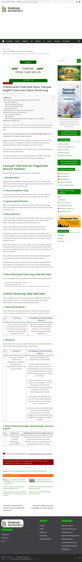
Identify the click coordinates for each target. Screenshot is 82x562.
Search (79, 61)
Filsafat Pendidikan (63, 144)
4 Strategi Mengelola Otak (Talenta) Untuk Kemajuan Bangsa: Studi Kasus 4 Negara (36, 2)
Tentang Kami (5, 534)
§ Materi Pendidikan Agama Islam (70, 535)
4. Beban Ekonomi (12, 108)
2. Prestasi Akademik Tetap (15, 104)
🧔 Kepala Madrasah (64, 179)
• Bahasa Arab (43, 532)
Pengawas (9, 41)
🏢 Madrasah (62, 200)
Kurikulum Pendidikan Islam (66, 147)
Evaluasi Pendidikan (8, 83)
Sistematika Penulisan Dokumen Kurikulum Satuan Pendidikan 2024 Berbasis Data (13, 508)
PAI (44, 41)
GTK (32, 41)
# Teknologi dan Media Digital (69, 546)
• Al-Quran (42, 525)
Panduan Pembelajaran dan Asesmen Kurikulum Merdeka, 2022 (27, 471)
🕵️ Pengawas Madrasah (65, 182)
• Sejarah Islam (43, 535)
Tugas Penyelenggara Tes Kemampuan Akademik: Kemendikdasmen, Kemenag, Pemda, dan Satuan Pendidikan (15, 493)
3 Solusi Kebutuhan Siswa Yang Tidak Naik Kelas (19, 110)
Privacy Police (5, 538)
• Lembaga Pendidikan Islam (68, 542)
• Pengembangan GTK (67, 539)
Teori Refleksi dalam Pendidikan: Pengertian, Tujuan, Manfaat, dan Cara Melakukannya (14, 481)
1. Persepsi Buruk (12, 102)
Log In (3, 541)
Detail (72, 126)
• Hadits (41, 529)
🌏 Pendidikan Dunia (64, 211)
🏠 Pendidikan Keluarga (65, 205)
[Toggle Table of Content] (52, 97)
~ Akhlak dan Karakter (45, 539)
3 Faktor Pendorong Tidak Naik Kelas (16, 112)
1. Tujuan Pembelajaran (14, 114)
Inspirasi (60, 238)
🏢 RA (59, 197)
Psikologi (57, 41)
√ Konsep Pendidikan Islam (68, 529)
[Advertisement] (41, 27)
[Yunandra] (3, 41)
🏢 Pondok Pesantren (64, 203)
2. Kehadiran (10, 116)
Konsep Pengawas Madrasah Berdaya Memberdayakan (69, 162)
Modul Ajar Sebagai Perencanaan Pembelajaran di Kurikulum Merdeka (42, 507)
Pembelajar (61, 235)
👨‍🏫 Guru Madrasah (63, 176)
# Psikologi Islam (65, 549)
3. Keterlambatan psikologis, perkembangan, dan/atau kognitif (25, 118)
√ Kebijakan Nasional (67, 532)
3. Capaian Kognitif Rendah (15, 106)
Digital (49, 41)
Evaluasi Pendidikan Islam (12, 120)
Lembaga (38, 41)
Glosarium (66, 41)
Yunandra (13, 93)
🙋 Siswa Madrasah (63, 173)
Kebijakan (25, 41)
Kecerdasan (61, 241)
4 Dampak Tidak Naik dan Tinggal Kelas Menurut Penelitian (22, 100)
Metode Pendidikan (63, 153)
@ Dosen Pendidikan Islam (66, 185)
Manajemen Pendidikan (65, 155)
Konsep (17, 41)
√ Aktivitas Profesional (67, 525)
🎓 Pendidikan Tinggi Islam (66, 208)
